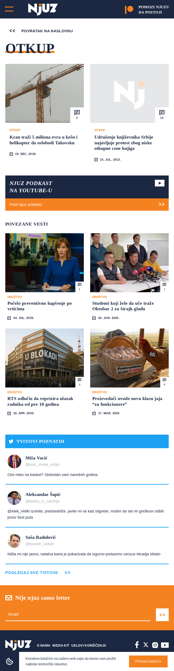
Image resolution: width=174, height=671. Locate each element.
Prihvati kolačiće (148, 661)
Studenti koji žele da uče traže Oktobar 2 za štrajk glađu (123, 305)
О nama (44, 645)
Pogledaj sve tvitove (31, 573)
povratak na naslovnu (46, 31)
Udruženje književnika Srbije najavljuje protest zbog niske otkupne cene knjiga (123, 142)
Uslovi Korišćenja (88, 645)
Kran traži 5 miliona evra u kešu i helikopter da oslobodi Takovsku (43, 139)
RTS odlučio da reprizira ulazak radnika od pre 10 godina (40, 401)
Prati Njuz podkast (26, 204)
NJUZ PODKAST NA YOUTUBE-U (31, 187)
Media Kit (60, 645)
